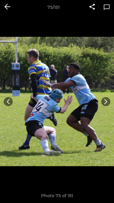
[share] (92, 7)
